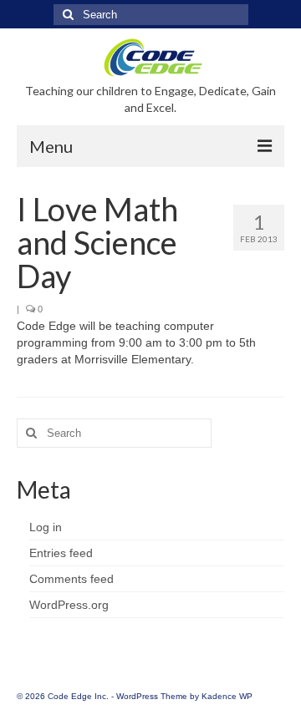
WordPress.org (69, 604)
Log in (45, 527)
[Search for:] (151, 14)
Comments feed (71, 579)
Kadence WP (227, 696)
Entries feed (61, 553)
